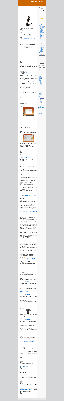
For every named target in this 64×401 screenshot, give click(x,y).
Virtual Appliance (41, 35)
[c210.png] (28, 311)
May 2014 (40, 82)
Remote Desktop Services (25, 157)
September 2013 (40, 86)
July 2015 (40, 75)
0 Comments (34, 63)
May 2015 (40, 76)
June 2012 (40, 94)
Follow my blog (42, 102)
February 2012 (40, 96)
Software (40, 34)
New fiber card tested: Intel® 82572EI (25, 261)
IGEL (39, 25)
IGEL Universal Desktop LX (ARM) (33, 258)
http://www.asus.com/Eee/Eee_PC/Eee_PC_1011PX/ (25, 389)
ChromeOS (41, 50)
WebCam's (28, 281)
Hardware (40, 28)
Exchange (40, 43)
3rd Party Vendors (33, 94)
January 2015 (40, 78)
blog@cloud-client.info (37, 1)
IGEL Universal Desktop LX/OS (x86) (25, 211)
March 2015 (40, 77)
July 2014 (40, 81)
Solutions (29, 157)
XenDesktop (41, 24)
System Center (41, 46)
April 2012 (40, 95)
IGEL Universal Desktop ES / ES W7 (25, 258)
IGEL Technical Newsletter (42, 27)
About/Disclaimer (40, 106)
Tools (31, 157)
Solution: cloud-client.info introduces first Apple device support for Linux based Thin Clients (28, 127)
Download (26, 71)
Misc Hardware (31, 211)
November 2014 (40, 79)
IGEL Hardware (34, 195)
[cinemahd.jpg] (28, 285)
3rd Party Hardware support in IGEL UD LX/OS (27, 38)
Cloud (41, 101)
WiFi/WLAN (34, 38)
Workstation (41, 53)
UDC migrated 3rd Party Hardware (26, 63)
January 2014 (40, 84)
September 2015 (40, 74)
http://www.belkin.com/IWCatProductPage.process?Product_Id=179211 (27, 341)
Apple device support (32, 148)
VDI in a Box (41, 23)
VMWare (40, 52)
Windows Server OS (41, 48)
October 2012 (40, 92)
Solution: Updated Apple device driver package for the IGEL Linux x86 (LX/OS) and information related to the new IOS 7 (28, 66)
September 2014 (40, 80)
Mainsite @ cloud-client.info (41, 12)
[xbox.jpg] (28, 273)
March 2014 (40, 83)
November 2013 (40, 85)
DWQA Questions (40, 113)
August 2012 (40, 93)
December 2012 (40, 91)
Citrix (39, 22)
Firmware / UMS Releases (42, 26)
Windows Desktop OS (41, 47)
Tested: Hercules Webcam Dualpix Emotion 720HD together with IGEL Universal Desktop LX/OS (28, 296)
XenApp (32, 157)
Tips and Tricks (41, 36)
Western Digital (41, 51)
